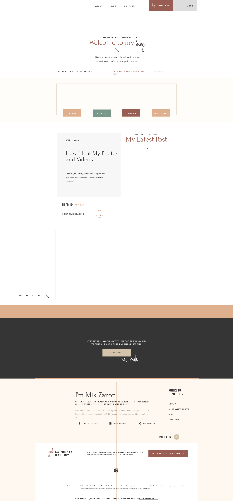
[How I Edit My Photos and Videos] (142, 186)
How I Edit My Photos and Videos (92, 156)
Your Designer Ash (148, 499)
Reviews (80, 205)
